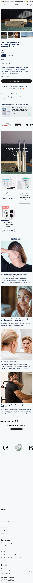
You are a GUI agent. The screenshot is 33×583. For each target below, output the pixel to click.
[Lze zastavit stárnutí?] (16, 344)
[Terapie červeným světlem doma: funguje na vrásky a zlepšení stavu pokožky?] (16, 301)
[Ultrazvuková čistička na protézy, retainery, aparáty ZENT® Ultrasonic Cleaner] (24, 182)
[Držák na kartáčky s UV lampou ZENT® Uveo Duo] (8, 213)
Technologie (4, 527)
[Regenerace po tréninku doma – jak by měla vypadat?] (16, 387)
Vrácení (3, 546)
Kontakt (3, 549)
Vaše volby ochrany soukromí (9, 536)
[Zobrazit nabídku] (2, 5)
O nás (3, 524)
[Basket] (30, 5)
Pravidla (3, 552)
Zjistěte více (16, 239)
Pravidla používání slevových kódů (11, 558)
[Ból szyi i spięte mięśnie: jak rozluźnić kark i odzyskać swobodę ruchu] (16, 256)
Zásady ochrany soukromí (8, 561)
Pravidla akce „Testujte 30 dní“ (9, 555)
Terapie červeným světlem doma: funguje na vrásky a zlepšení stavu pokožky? (16, 319)
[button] (27, 4)
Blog (2, 533)
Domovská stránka (6, 512)
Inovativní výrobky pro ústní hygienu (11, 515)
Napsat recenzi (16, 429)
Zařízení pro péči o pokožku (9, 521)
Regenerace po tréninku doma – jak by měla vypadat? (15, 405)
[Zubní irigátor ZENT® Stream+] (8, 182)
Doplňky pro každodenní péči (8, 40)
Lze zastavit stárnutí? (8, 362)
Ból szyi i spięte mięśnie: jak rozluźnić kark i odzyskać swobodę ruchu (15, 275)
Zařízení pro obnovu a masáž (9, 518)
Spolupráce (4, 530)
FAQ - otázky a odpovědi (8, 543)
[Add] (29, 114)
